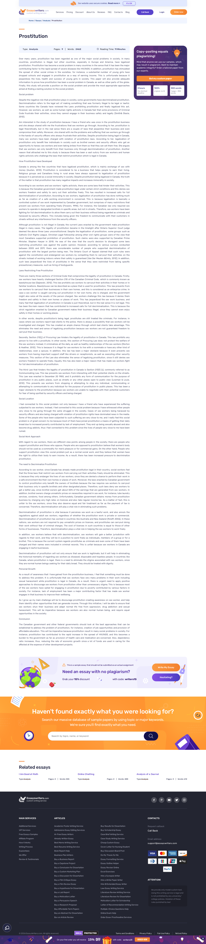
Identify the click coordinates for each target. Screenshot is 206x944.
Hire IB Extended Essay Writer (114, 884)
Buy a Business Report (64, 859)
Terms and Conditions (125, 933)
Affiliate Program (26, 838)
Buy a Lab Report (62, 892)
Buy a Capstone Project (64, 863)
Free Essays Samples (28, 834)
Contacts (118, 12)
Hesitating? (166, 677)
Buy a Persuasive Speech (65, 900)
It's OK (129, 3)
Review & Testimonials (29, 859)
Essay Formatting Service (112, 859)
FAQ (109, 12)
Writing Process (26, 847)
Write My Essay (166, 667)
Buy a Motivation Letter (64, 896)
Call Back (145, 12)
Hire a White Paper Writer (112, 880)
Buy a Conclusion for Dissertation (69, 867)
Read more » (114, 3)
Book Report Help (62, 851)
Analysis (46, 21)
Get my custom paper (160, 78)
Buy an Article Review (64, 917)
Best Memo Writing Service (66, 842)
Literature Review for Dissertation (116, 896)
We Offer (22, 855)
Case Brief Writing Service (112, 834)
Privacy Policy (146, 933)
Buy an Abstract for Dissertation (68, 913)
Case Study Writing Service (113, 838)
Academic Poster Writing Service (68, 826)
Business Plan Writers (63, 855)
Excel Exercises (108, 871)
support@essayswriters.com (162, 843)
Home (31, 21)
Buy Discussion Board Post (112, 851)
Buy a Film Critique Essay (65, 880)
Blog (127, 12)
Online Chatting (86, 774)
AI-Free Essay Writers (63, 834)
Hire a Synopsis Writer (110, 876)
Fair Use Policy (163, 933)
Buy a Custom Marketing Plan (67, 871)
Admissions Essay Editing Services (69, 830)
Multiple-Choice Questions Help (115, 909)
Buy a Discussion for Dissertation (69, 876)
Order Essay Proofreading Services (116, 917)
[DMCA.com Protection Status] (86, 934)
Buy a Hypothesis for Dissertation (69, 888)
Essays (38, 21)
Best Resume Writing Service (67, 847)
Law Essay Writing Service (112, 888)
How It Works (24, 842)
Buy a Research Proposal (65, 905)
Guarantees (24, 851)
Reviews (101, 12)
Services (60, 12)
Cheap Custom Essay (110, 842)
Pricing (70, 12)
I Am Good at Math (28, 774)
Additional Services (27, 826)
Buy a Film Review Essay (65, 884)
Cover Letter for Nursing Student (115, 847)
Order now (178, 12)
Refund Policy (181, 933)
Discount (80, 12)
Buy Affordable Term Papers (66, 909)
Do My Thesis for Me (110, 855)
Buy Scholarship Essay (111, 830)
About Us (90, 12)
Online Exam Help (108, 913)
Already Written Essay (64, 838)
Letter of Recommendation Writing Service (119, 905)
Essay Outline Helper (110, 863)
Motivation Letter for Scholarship (115, 900)
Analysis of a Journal (148, 774)
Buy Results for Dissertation (113, 826)
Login (161, 12)
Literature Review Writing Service (115, 892)
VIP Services (24, 830)
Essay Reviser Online (110, 867)
